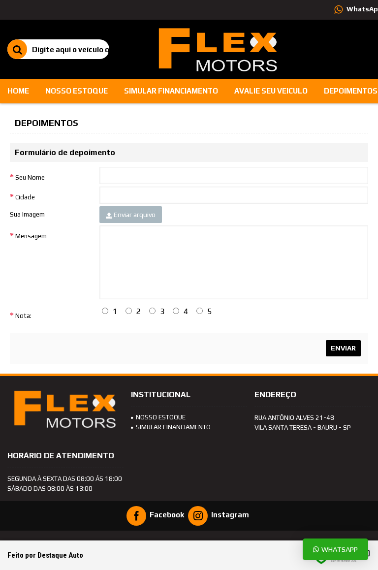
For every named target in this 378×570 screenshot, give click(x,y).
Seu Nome (30, 177)
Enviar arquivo (134, 215)
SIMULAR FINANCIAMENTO (173, 427)
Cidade (25, 197)
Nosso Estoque (161, 417)
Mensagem (31, 236)
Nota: (23, 315)
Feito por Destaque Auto (45, 555)
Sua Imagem (27, 214)
